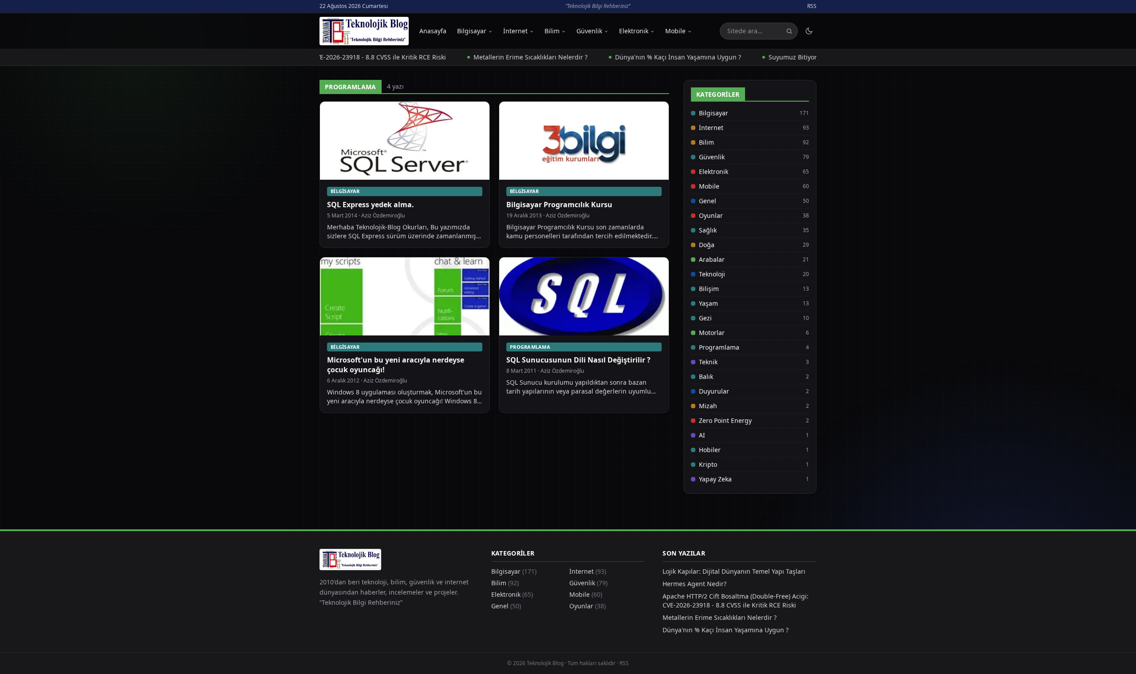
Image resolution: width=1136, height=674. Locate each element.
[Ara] (789, 31)
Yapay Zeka (715, 479)
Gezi (705, 318)
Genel (707, 201)
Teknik (708, 362)
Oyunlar (711, 215)
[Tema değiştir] (808, 31)
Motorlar (712, 332)
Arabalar (712, 259)
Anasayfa (432, 31)
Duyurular (714, 391)
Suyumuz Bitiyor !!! (774, 57)
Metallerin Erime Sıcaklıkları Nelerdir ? (509, 57)
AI (702, 435)
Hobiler (710, 449)
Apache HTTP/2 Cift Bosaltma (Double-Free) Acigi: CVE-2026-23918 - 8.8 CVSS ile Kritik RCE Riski (736, 600)
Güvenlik (589, 31)
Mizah (708, 406)
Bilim (552, 31)
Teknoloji (712, 274)
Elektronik (633, 31)
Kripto (708, 464)
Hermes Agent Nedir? (694, 583)
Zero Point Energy (725, 420)
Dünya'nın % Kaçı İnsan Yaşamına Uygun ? (656, 57)
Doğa (706, 244)
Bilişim (709, 288)
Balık (706, 376)
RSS (811, 6)
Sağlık (708, 230)
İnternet (515, 31)
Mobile (675, 31)
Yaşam (708, 303)
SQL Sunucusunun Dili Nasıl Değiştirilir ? (578, 360)
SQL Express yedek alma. (370, 204)
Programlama (530, 346)
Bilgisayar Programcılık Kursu (559, 204)
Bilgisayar (471, 31)
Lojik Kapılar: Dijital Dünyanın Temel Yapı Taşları (734, 571)
